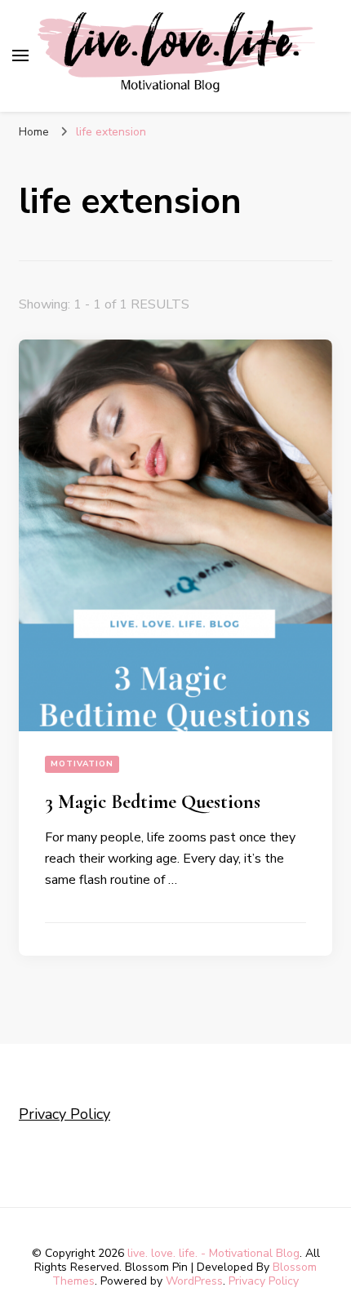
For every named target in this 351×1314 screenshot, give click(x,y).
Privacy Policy (64, 1114)
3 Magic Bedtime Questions (152, 802)
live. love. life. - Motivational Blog (213, 1253)
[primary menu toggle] (20, 55)
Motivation (82, 764)
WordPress (194, 1281)
